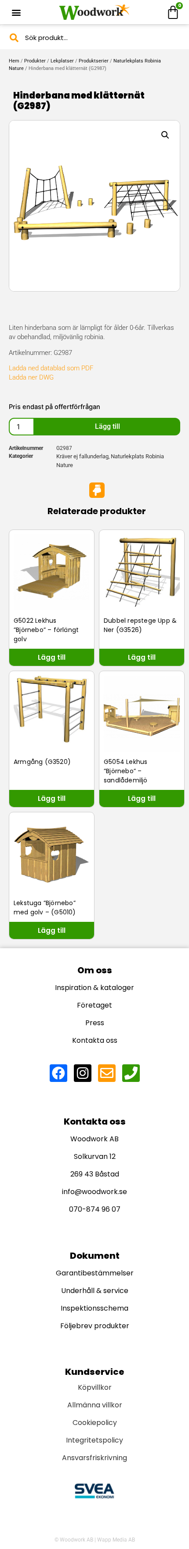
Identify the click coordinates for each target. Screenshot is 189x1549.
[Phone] (131, 1073)
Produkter (35, 61)
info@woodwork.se (94, 1192)
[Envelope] (107, 1073)
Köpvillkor (95, 1387)
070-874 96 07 (94, 1209)
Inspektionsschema (94, 1308)
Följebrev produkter (94, 1326)
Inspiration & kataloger (94, 988)
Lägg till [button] (51, 657)
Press (94, 1023)
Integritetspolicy (94, 1440)
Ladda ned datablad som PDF (51, 368)
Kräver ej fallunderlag (82, 456)
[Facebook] (58, 1073)
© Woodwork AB (74, 1540)
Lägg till (107, 426)
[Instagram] (82, 1073)
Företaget (94, 1005)
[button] (16, 12)
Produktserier (94, 61)
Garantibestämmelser (95, 1273)
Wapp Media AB (116, 1540)
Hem (14, 61)
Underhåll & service (94, 1291)
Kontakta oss (94, 1040)
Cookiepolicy (95, 1422)
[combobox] (94, 37)
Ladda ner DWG (31, 377)
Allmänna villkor (94, 1405)
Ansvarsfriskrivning (94, 1458)
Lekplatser (62, 61)
